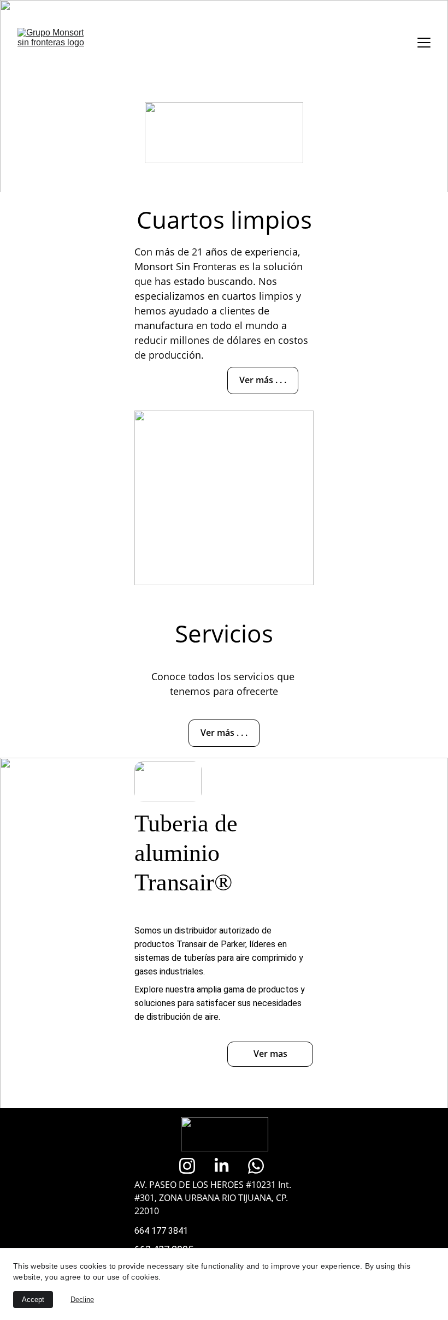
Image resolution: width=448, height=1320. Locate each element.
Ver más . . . (262, 380)
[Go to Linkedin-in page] (227, 1166)
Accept (33, 1299)
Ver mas (270, 1054)
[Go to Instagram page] (192, 1166)
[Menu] (424, 42)
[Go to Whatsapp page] (256, 1166)
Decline (82, 1299)
